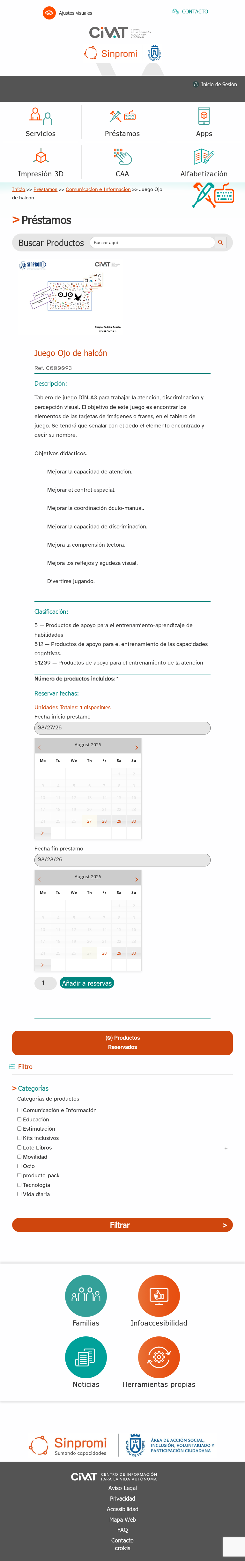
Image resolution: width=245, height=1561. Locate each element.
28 (104, 821)
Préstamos (45, 189)
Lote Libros (36, 1148)
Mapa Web (122, 1519)
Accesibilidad (122, 1508)
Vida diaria (35, 1195)
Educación (35, 1120)
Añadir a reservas (87, 983)
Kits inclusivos (40, 1138)
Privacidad (122, 1498)
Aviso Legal (122, 1487)
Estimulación (38, 1129)
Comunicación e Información (98, 189)
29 (119, 821)
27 (89, 821)
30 (133, 821)
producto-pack (40, 1176)
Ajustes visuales (75, 13)
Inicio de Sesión (219, 84)
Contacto (122, 1540)
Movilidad (34, 1157)
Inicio (18, 189)
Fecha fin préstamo (58, 849)
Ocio (28, 1167)
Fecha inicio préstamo (62, 717)
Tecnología (35, 1185)
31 (43, 833)
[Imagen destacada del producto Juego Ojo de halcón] (70, 264)
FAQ (122, 1529)
